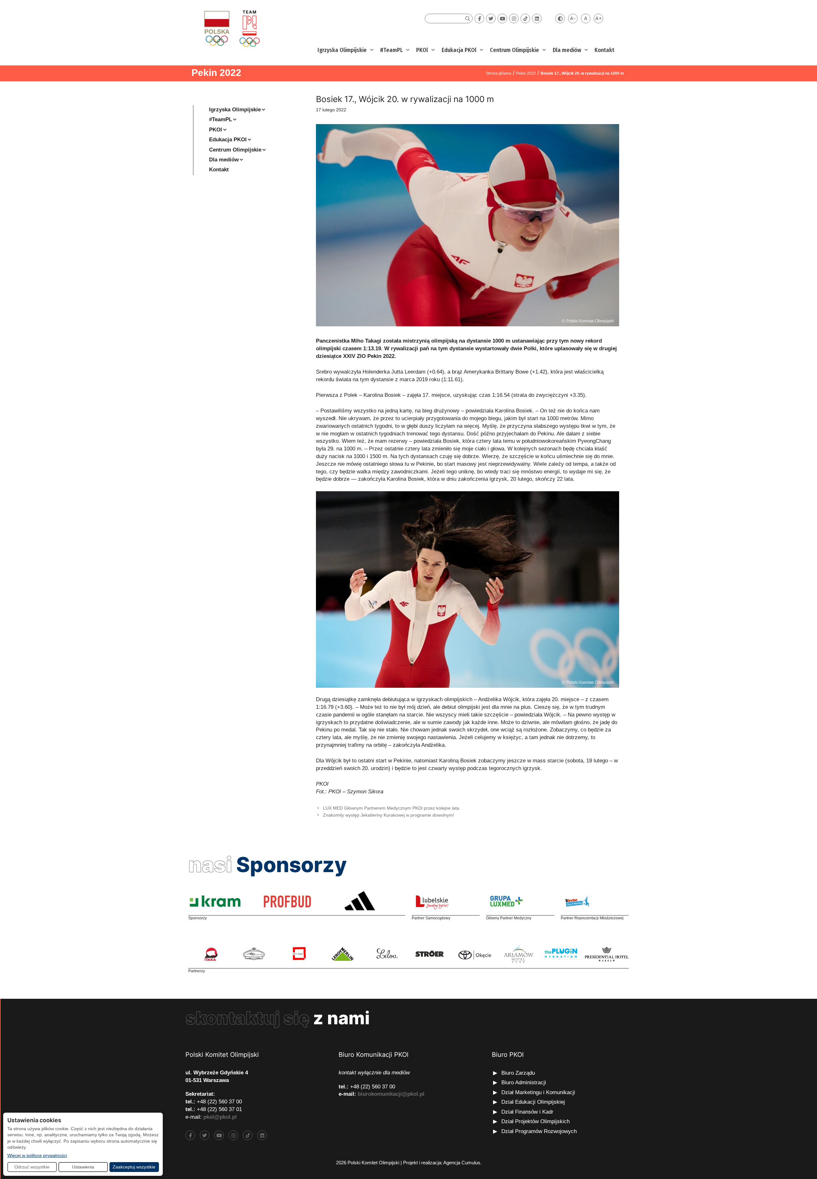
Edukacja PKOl (459, 50)
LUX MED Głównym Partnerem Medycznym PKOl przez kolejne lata (391, 808)
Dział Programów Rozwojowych (539, 1131)
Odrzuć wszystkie (31, 1166)
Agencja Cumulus (461, 1162)
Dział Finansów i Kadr (528, 1112)
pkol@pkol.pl (220, 1117)
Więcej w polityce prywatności (37, 1155)
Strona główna (498, 73)
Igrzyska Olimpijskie (342, 50)
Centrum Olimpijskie (514, 50)
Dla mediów (567, 50)
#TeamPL (391, 50)
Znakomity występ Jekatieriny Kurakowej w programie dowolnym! (388, 815)
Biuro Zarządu (518, 1073)
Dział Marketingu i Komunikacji (538, 1092)
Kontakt (604, 50)
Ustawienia (83, 1166)
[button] (371, 50)
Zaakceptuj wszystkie (134, 1166)
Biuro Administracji (523, 1082)
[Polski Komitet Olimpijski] (231, 28)
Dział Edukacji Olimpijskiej (533, 1102)
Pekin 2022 (216, 72)
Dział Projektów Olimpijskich (535, 1121)
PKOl (422, 50)
